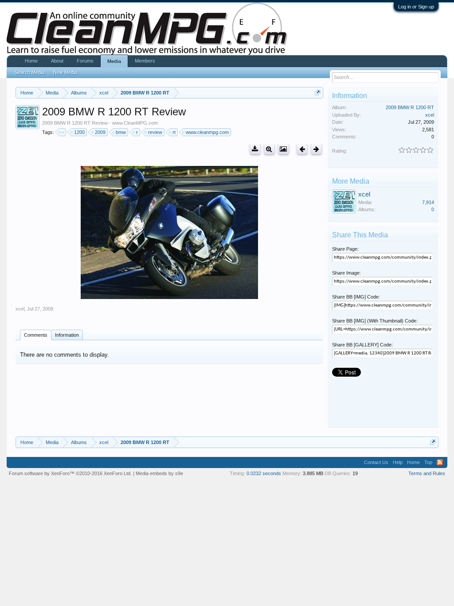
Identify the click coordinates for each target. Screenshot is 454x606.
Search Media (29, 72)
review (155, 132)
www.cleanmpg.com (207, 132)
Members (145, 60)
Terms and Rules (426, 473)
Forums (85, 60)
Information (67, 335)
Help (398, 462)
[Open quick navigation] (318, 92)
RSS (440, 462)
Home (31, 60)
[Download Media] (255, 149)
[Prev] (302, 149)
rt (174, 132)
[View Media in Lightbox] (283, 149)
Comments (35, 335)
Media (114, 61)
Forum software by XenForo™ (70, 473)
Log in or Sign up (416, 6)
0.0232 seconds (264, 473)
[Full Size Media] (269, 149)
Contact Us (376, 462)
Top (428, 462)
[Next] (316, 149)
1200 (79, 132)
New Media (65, 72)
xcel (20, 308)
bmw (121, 132)
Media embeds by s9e (159, 473)
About (57, 60)
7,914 (428, 202)
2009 (100, 132)
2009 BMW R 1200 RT (410, 107)
